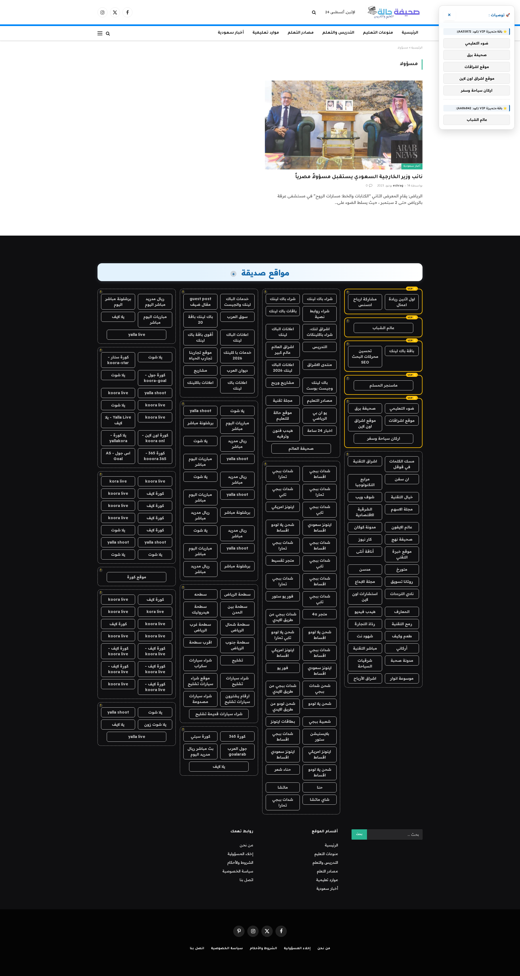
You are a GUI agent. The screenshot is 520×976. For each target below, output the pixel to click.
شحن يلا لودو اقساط (282, 527)
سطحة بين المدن (237, 609)
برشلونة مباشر (200, 422)
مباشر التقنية (365, 648)
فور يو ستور (282, 596)
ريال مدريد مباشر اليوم (155, 301)
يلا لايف (219, 766)
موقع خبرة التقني (402, 554)
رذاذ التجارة (365, 623)
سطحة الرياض (237, 594)
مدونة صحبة (402, 660)
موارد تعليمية (265, 33)
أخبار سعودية (231, 33)
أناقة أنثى (365, 551)
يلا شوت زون (155, 724)
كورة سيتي (200, 736)
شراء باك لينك (320, 298)
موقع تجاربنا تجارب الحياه (200, 355)
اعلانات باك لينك (237, 385)
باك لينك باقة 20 (200, 319)
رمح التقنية (402, 623)
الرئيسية (410, 33)
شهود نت (365, 636)
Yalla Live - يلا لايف (118, 420)
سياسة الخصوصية (237, 871)
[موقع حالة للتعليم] (393, 12)
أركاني (401, 648)
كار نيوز (365, 539)
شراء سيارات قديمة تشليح (218, 713)
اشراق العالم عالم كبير (282, 349)
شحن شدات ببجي (319, 688)
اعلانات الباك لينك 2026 (283, 367)
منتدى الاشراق (319, 364)
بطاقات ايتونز (283, 721)
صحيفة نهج (401, 539)
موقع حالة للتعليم (282, 415)
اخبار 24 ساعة (319, 430)
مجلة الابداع (365, 581)
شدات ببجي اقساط (319, 473)
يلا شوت (237, 410)
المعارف (402, 611)
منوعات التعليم (378, 33)
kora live (118, 481)
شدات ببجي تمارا (282, 473)
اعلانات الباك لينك (283, 331)
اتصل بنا (246, 879)
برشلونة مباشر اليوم (118, 301)
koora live (118, 392)
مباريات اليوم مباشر (237, 425)
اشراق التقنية (365, 461)
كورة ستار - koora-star (118, 360)
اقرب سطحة (200, 642)
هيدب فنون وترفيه (282, 433)
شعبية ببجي (320, 721)
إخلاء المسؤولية (240, 853)
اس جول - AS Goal (118, 456)
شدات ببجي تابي (282, 491)
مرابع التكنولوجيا (365, 482)
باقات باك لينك (283, 311)
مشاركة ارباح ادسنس (365, 302)
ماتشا (283, 787)
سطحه (200, 594)
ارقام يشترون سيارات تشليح (237, 699)
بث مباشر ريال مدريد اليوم (200, 751)
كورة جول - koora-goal (155, 378)
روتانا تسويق (402, 581)
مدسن (364, 569)
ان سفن (402, 479)
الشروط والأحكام (240, 862)
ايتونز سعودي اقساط (320, 527)
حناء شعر (282, 769)
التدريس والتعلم (338, 33)
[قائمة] (100, 33)
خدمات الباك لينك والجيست (237, 301)
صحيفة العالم (301, 448)
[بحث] (314, 12)
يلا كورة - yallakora (118, 438)
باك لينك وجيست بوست (319, 385)
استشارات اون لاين (365, 596)
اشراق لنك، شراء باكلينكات (320, 331)
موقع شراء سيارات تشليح (200, 681)
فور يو (282, 667)
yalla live (136, 334)
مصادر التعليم (319, 400)
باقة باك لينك (401, 350)
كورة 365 (237, 736)
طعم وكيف (402, 636)
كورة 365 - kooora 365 (155, 456)
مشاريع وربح (282, 382)
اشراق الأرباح (364, 678)
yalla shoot (200, 410)
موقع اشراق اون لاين (365, 423)
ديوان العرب (237, 370)
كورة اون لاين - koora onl (155, 438)
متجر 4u (319, 614)
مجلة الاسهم (402, 509)
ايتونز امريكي (282, 506)
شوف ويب (364, 497)
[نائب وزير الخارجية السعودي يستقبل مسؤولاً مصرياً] (343, 125)
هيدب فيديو (365, 611)
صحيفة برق (365, 408)
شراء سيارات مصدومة (200, 699)
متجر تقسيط (282, 560)
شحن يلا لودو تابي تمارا (282, 635)
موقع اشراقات (402, 420)
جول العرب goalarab (237, 751)
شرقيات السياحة (365, 663)
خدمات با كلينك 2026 (237, 355)
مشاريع (200, 370)
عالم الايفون (401, 527)
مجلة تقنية (282, 400)
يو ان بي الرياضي (320, 415)
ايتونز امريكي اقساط (282, 652)
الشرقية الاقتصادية (365, 512)
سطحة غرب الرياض (200, 627)
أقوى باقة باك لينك (200, 337)
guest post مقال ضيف (200, 301)
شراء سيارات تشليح (237, 681)
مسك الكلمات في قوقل (401, 464)
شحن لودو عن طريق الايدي (282, 706)
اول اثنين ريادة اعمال (402, 302)
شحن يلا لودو (319, 703)
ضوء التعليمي (401, 408)
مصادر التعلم (301, 33)
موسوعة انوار (402, 678)
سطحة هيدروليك (200, 609)
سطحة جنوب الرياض (237, 645)
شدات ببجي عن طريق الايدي (282, 617)
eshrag (398, 186)
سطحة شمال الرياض (237, 627)
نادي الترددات (402, 593)
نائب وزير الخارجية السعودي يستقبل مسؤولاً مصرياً (358, 177)
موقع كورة (136, 576)
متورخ (401, 569)
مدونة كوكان (365, 527)
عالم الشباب (383, 327)
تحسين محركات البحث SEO (365, 356)
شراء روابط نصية (319, 314)
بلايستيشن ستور (319, 736)
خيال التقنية (402, 497)
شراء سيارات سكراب (200, 663)
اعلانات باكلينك (200, 382)
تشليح (237, 660)
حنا (320, 787)
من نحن (246, 845)
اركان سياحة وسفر (383, 438)
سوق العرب (237, 316)
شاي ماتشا (319, 799)
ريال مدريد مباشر (237, 443)
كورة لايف (155, 493)
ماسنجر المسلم (383, 385)
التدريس (319, 346)
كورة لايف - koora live (155, 651)
